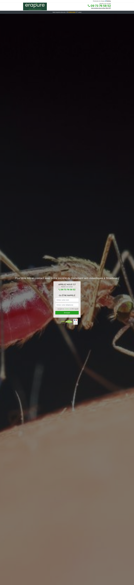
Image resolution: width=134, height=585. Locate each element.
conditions (67, 309)
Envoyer (67, 313)
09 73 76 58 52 (100, 5)
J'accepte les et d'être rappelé (67, 309)
